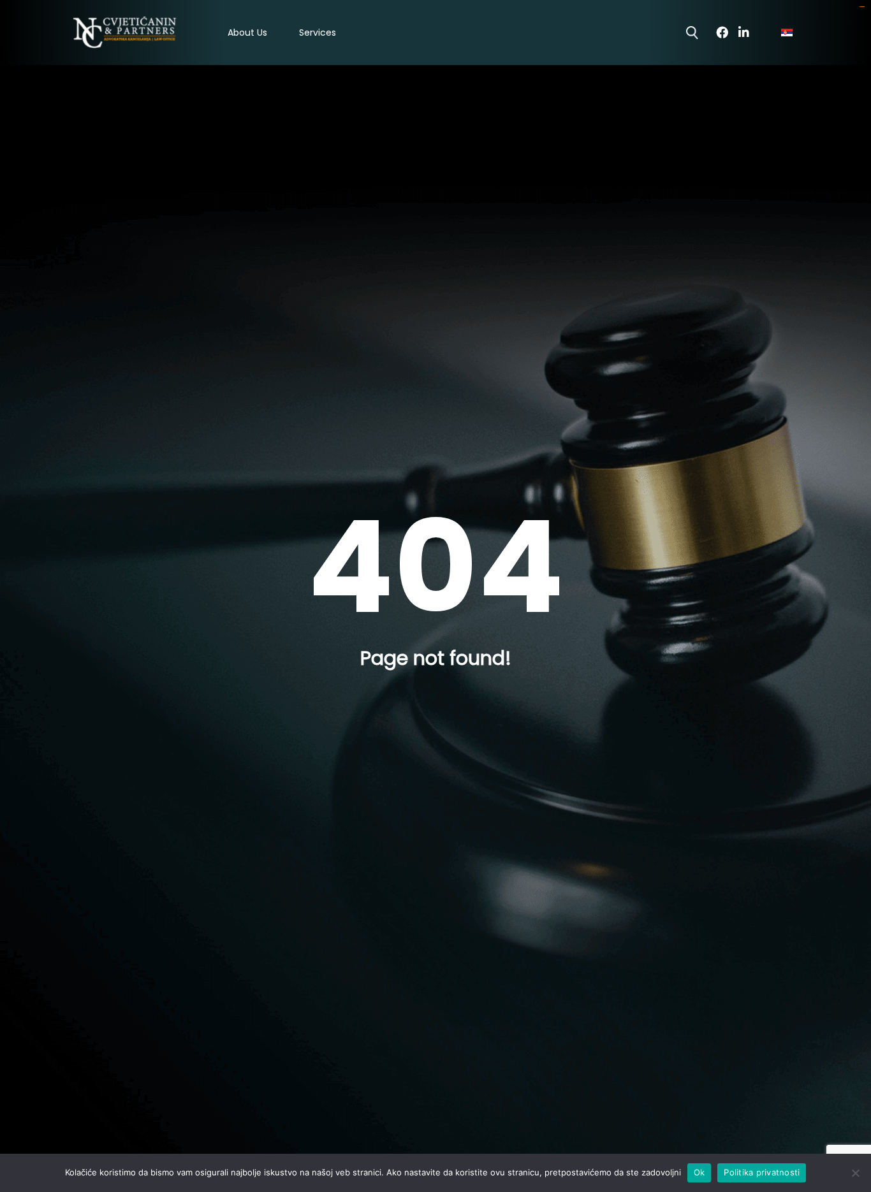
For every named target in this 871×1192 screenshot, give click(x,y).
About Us (247, 32)
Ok (699, 1172)
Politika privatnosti (762, 1172)
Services (317, 32)
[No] (855, 1173)
